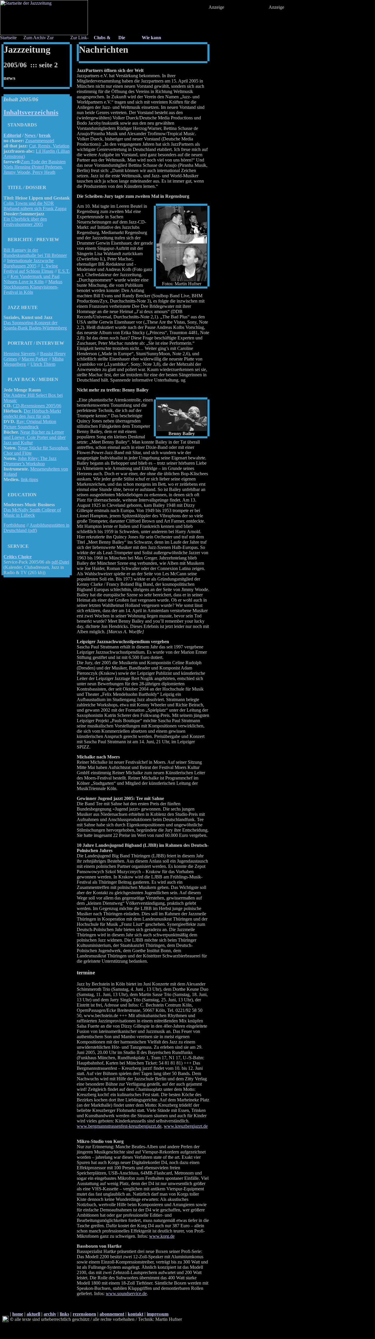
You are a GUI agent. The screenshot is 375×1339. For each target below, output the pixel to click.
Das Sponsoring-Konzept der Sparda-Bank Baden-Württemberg (35, 325)
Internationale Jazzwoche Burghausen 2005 (29, 263)
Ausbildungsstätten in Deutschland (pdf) (36, 528)
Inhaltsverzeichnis (31, 112)
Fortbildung (14, 525)
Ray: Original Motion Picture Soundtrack (30, 424)
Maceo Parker (34, 358)
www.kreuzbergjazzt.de (186, 1126)
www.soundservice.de (126, 1293)
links (64, 1313)
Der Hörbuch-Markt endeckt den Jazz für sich (32, 413)
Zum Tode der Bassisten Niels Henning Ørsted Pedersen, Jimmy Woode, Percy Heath (35, 167)
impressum (157, 1313)
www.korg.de (162, 1236)
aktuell (33, 1313)
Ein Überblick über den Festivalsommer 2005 (25, 222)
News (31, 135)
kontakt (135, 1313)
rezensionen (84, 1313)
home (17, 1313)
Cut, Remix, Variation (49, 145)
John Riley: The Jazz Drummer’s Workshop (30, 461)
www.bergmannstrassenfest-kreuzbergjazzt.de (119, 1126)
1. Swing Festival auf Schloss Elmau (31, 268)
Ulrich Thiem (42, 364)
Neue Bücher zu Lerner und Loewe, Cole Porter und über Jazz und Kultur (35, 437)
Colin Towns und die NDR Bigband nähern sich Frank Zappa (35, 206)
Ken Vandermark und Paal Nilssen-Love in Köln (31, 279)
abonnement (112, 1313)
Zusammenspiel (39, 140)
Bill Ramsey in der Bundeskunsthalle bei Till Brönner (35, 253)
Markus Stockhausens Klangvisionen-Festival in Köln (33, 287)
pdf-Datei (60, 561)
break (45, 135)
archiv (50, 1313)
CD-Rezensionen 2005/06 (37, 405)
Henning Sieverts (19, 353)
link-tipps (29, 479)
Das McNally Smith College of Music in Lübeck (32, 512)
